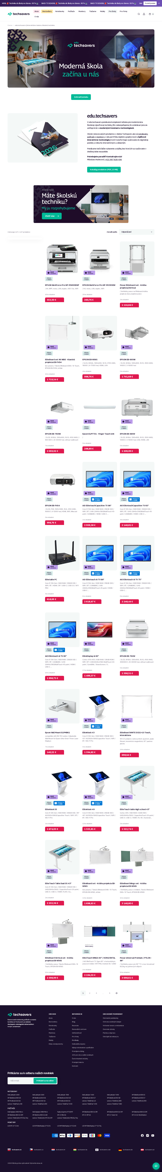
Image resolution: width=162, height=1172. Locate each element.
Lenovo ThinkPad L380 (114, 1101)
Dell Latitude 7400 (88, 1095)
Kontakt (75, 1066)
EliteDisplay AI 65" (90, 656)
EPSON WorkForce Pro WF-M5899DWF (62, 285)
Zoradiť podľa (112, 232)
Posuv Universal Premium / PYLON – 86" (136, 959)
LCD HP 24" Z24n (13, 1126)
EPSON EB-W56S (89, 359)
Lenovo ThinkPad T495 (89, 1104)
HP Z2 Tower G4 (112, 1115)
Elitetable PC (51, 579)
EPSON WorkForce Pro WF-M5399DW (98, 285)
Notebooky (53, 1025)
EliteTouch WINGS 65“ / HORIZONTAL (98, 958)
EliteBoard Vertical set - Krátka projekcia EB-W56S (59, 959)
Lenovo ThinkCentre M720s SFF (42, 1118)
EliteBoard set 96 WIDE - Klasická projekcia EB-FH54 (60, 360)
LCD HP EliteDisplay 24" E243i (66, 1126)
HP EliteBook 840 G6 (64, 1098)
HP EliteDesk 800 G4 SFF (115, 1112)
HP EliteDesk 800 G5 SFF (15, 1115)
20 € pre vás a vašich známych (82, 1055)
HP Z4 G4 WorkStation (139, 1115)
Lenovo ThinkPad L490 (15, 1104)
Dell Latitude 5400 (13, 1095)
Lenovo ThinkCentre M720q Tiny (18, 1118)
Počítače (52, 1029)
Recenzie (75, 1025)
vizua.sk (39, 1163)
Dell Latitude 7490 (113, 1095)
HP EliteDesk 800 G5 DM (139, 1112)
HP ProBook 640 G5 (14, 1101)
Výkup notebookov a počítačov (83, 1047)
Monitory (52, 1033)
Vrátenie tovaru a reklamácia (113, 1025)
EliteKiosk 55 (51, 809)
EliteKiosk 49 (88, 809)
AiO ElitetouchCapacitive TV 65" (134, 505)
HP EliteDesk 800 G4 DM (89, 1112)
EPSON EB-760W (127, 656)
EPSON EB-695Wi (127, 359)
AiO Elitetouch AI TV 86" (93, 579)
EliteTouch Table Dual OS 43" (58, 883)
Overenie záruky (109, 1029)
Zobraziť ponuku (81, 97)
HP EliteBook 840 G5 (39, 1098)
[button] (138, 14)
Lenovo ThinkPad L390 (139, 1101)
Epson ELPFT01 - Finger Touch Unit (98, 434)
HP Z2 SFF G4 (86, 1115)
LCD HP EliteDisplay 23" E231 (41, 1126)
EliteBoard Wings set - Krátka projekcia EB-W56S (133, 884)
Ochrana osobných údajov (112, 1022)
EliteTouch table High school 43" (135, 809)
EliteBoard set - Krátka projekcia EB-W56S (98, 884)
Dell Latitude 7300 (63, 1095)
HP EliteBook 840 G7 (89, 1098)
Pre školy (75, 1040)
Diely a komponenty (56, 1044)
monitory (100, 137)
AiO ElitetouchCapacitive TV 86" (96, 505)
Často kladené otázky (80, 1059)
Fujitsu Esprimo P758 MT (65, 1112)
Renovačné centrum (79, 1029)
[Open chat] (156, 1166)
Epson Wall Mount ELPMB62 (57, 732)
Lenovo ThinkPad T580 (114, 1104)
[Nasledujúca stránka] (116, 993)
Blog (73, 1022)
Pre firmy (75, 1036)
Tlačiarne (52, 1036)
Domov (10, 25)
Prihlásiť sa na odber (45, 1081)
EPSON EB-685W (127, 434)
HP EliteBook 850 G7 (138, 1098)
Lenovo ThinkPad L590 (39, 1104)
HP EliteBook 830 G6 (14, 1098)
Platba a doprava (109, 1033)
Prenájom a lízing (78, 1051)
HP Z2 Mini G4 (61, 1115)
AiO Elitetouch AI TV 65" (56, 656)
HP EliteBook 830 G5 (138, 1095)
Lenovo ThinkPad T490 (64, 1104)
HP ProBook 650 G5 (63, 1101)
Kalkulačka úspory (78, 1044)
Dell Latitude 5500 (38, 1095)
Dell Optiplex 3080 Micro (40, 1112)
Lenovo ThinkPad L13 (89, 1101)
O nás (74, 1018)
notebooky (143, 134)
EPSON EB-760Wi (53, 434)
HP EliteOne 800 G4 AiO (40, 1115)
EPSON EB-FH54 (52, 505)
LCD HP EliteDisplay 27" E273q (91, 1126)
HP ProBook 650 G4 (39, 1101)
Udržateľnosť (76, 1033)
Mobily (51, 1040)
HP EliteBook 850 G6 (113, 1098)
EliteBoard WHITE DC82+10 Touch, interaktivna (135, 733)
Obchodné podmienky (110, 1018)
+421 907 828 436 (113, 159)
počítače (91, 137)
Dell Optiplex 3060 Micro (15, 1112)
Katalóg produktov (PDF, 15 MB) (104, 169)
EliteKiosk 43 (88, 732)
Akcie (51, 1018)
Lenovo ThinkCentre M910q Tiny (67, 1118)
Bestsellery (53, 1022)
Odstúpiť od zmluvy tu (110, 1036)
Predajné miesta (78, 1062)
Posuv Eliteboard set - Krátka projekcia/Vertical (133, 286)
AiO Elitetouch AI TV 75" (130, 579)
